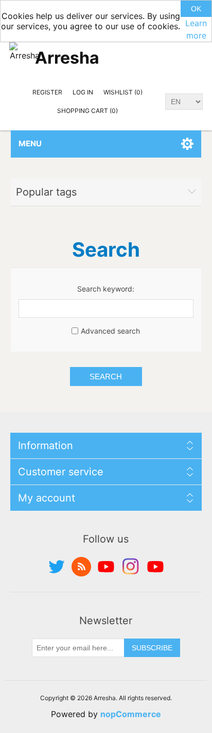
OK (196, 9)
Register (47, 92)
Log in (83, 92)
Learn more (196, 29)
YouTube (106, 566)
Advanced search (110, 330)
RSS (81, 566)
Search (106, 376)
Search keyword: (105, 288)
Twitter (56, 566)
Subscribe (152, 648)
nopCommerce (130, 714)
